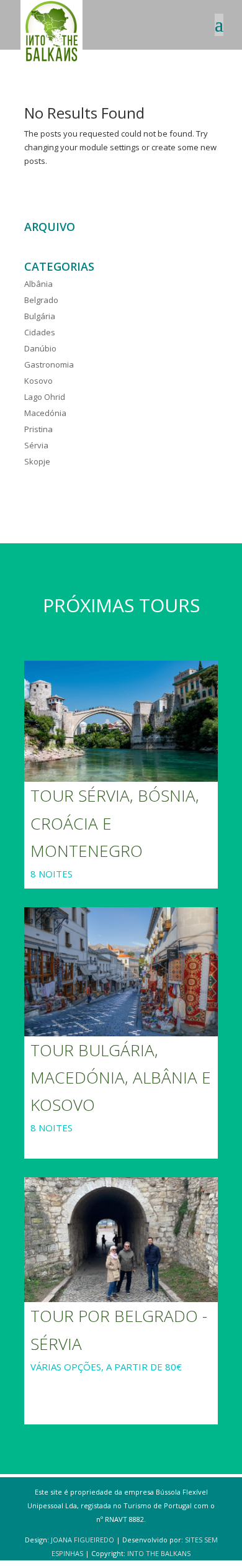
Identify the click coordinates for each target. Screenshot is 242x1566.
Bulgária (39, 316)
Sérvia (36, 445)
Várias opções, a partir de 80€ (106, 1366)
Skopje (37, 461)
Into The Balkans (158, 1553)
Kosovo (38, 380)
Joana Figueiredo (82, 1539)
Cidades (39, 332)
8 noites (51, 873)
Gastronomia (49, 364)
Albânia (38, 283)
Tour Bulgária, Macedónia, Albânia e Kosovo (120, 1077)
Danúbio (40, 348)
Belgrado (41, 300)
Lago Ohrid (44, 396)
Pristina (38, 429)
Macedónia (45, 413)
